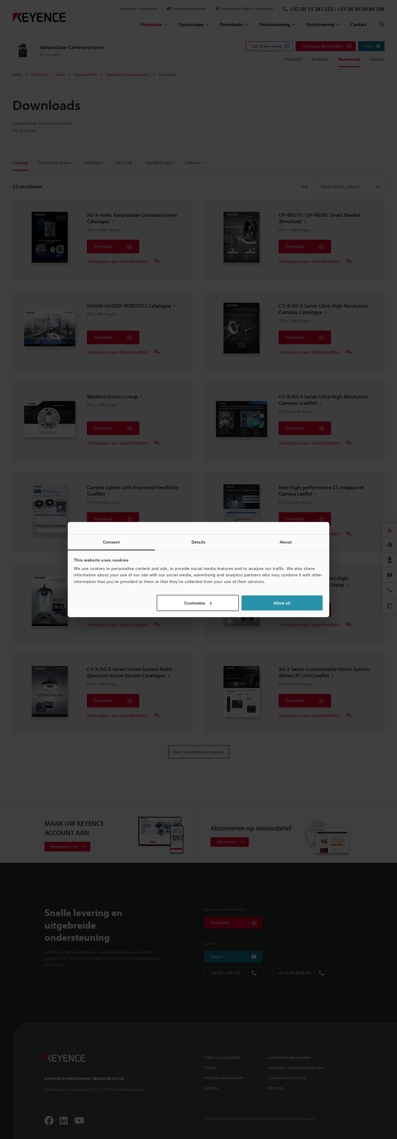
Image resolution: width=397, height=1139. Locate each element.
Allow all (281, 603)
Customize (194, 603)
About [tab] (286, 541)
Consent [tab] (111, 541)
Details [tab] (198, 541)
